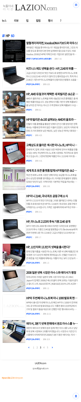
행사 (50, 20)
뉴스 (4, 20)
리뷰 (16, 20)
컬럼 (38, 20)
